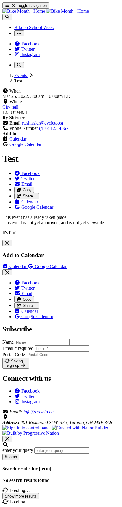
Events (21, 75)
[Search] (7, 17)
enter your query (17, 450)
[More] (19, 33)
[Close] (7, 243)
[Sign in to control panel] (27, 427)
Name (8, 342)
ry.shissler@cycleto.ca (42, 122)
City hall (10, 106)
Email (17, 348)
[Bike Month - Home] (45, 11)
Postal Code (13, 354)
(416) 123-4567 (53, 128)
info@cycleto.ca (38, 411)
